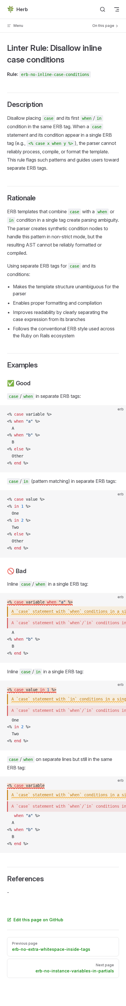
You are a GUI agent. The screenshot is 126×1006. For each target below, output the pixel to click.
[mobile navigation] (117, 9)
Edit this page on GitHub (38, 919)
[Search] (103, 9)
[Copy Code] (116, 414)
